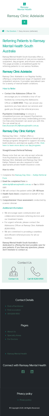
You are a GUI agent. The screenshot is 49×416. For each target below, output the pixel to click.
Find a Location (14, 310)
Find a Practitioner (15, 306)
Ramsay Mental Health (17, 354)
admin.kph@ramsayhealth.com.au (17, 184)
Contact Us (13, 279)
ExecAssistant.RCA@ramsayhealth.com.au (21, 125)
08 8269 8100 (13, 314)
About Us (11, 331)
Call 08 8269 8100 (35, 279)
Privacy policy (25, 400)
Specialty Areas (14, 335)
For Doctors (11, 31)
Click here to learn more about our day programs (23, 144)
